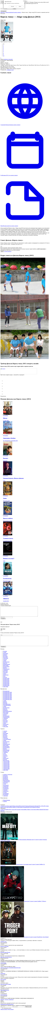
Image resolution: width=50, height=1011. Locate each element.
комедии (6, 59)
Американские (6, 781)
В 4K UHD (5, 686)
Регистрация (10, 1009)
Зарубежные (6, 785)
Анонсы (5, 801)
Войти (2, 251)
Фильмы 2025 (6, 684)
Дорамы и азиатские (7, 774)
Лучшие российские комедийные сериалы (10, 806)
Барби (41, 809)
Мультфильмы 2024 (7, 697)
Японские (5, 775)
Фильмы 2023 (6, 681)
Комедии (5, 663)
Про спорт (5, 671)
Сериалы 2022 (6, 764)
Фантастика (5, 674)
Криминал (5, 710)
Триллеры (5, 672)
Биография (5, 653)
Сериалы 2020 (6, 761)
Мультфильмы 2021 (7, 693)
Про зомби (12, 807)
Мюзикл (5, 667)
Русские (5, 792)
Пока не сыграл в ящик (6, 984)
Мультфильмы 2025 (7, 698)
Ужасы (4, 673)
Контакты (11, 1004)
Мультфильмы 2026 (7, 699)
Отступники (3, 979)
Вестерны (5, 656)
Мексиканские (6, 780)
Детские (5, 659)
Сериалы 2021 (6, 762)
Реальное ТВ (6, 751)
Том (44, 809)
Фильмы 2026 (6, 685)
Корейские (5, 778)
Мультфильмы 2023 (7, 695)
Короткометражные (7, 711)
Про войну (5, 657)
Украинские (5, 786)
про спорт (10, 59)
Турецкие (5, 789)
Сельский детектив (20, 809)
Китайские (5, 776)
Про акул (30, 807)
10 (3, 55)
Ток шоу (5, 754)
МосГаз (38, 809)
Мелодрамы (5, 665)
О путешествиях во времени (21, 807)
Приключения (6, 668)
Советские (5, 795)
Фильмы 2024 (6, 683)
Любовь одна (3, 941)
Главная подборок (36, 807)
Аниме (4, 652)
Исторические (6, 661)
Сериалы (5, 731)
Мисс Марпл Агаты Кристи (31, 809)
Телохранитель (4, 994)
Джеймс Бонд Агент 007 (10, 809)
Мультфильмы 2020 (7, 692)
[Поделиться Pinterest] (4, 391)
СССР (4, 783)
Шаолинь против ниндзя (6, 957)
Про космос (21, 806)
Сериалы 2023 (6, 765)
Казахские (5, 782)
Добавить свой (10, 69)
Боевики (5, 654)
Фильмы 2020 (6, 678)
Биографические (6, 704)
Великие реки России (5, 952)
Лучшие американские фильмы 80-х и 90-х (33, 806)
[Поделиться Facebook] (4, 383)
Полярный (3, 973)
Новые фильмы (6, 800)
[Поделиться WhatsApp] (4, 388)
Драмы (4, 660)
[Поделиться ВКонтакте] (4, 380)
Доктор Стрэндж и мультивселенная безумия (11, 967)
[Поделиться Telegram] (4, 394)
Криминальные (6, 664)
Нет (4, 629)
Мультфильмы (6, 691)
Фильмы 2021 (6, 679)
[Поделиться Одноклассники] (4, 386)
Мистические (6, 760)
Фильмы (5, 651)
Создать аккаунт (7, 251)
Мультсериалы (6, 747)
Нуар (4, 676)
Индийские (5, 779)
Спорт (4, 753)
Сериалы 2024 (6, 766)
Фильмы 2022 (6, 680)
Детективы (5, 658)
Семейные (5, 670)
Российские (5, 787)
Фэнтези (5, 677)
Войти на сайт (28, 1006)
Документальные (7, 705)
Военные (5, 702)
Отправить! (3, 646)
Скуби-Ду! (3, 809)
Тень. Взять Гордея (5, 990)
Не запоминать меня (6, 1008)
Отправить (3, 618)
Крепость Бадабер (4, 946)
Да (1, 629)
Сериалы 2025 (6, 767)
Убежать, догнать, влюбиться (7, 999)
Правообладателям (5, 1004)
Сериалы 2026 (6, 768)
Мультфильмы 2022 (7, 694)
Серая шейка (3, 962)
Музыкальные (6, 666)
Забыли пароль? (4, 1009)
